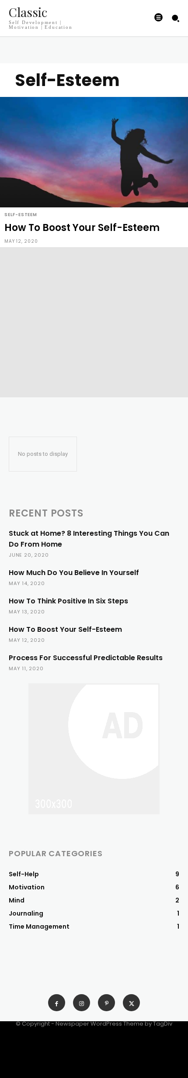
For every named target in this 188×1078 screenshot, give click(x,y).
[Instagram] (81, 1002)
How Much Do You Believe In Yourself (74, 573)
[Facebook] (56, 1002)
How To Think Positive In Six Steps (68, 601)
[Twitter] (131, 1002)
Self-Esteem (20, 214)
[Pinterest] (106, 1002)
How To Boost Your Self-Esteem (65, 629)
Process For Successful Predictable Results (86, 658)
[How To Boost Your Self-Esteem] (94, 172)
